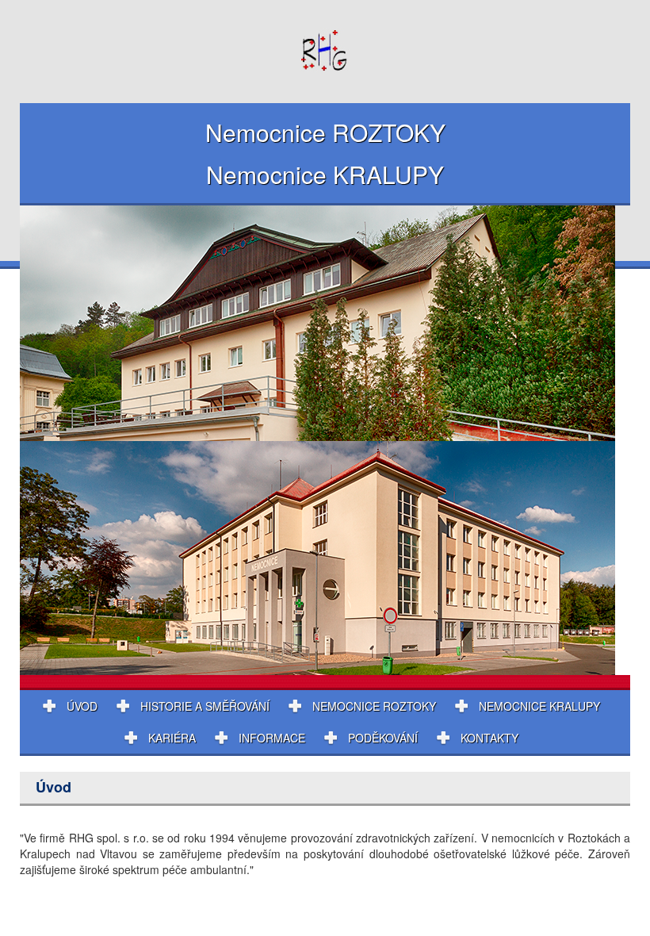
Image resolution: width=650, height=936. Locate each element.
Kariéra (172, 738)
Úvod (82, 706)
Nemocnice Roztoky (374, 706)
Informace (272, 738)
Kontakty (489, 738)
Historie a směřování (205, 706)
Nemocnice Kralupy (539, 706)
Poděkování (383, 738)
